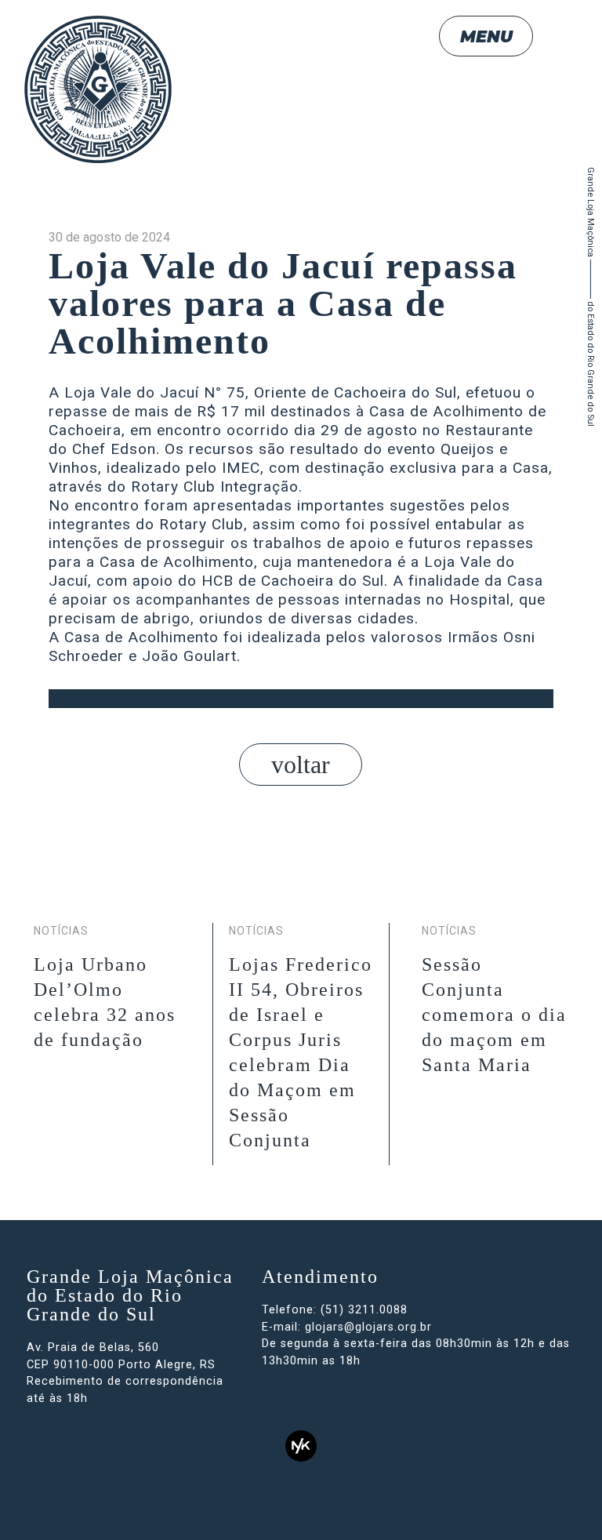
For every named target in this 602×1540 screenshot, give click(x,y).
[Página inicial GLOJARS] (98, 89)
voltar (300, 764)
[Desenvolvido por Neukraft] (301, 1445)
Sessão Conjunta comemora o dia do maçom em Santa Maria (494, 1014)
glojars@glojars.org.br (368, 1327)
